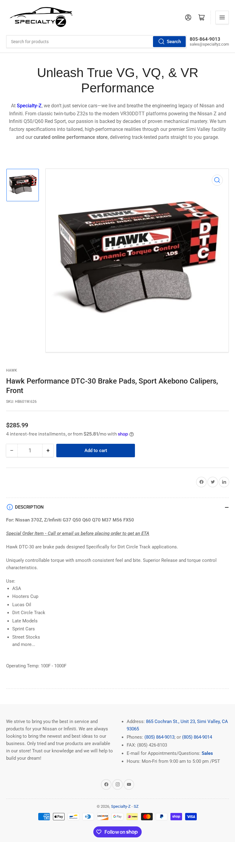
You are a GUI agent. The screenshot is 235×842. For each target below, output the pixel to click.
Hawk (11, 370)
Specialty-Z (121, 806)
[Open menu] (222, 17)
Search (174, 41)
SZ (136, 806)
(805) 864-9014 (197, 737)
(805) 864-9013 (159, 737)
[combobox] (96, 41)
